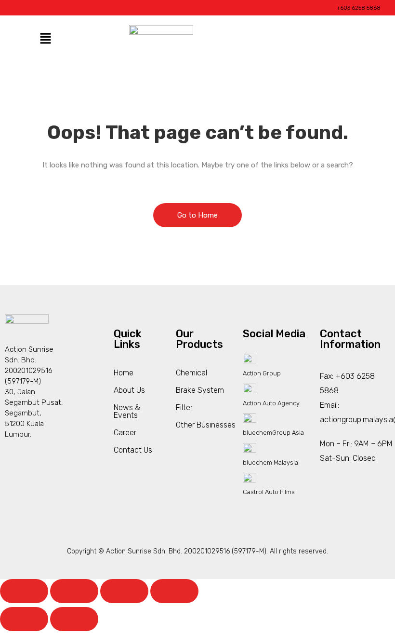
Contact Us (133, 450)
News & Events (127, 411)
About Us (129, 390)
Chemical (191, 372)
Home (123, 372)
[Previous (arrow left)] (24, 619)
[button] (45, 39)
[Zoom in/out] (24, 591)
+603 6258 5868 (359, 7)
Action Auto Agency (271, 403)
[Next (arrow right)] (74, 619)
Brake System (200, 390)
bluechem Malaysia (270, 462)
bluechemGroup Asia (273, 432)
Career (125, 432)
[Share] (124, 591)
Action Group (262, 373)
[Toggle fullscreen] (74, 591)
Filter (184, 407)
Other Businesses (206, 424)
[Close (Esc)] (174, 591)
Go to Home (197, 215)
